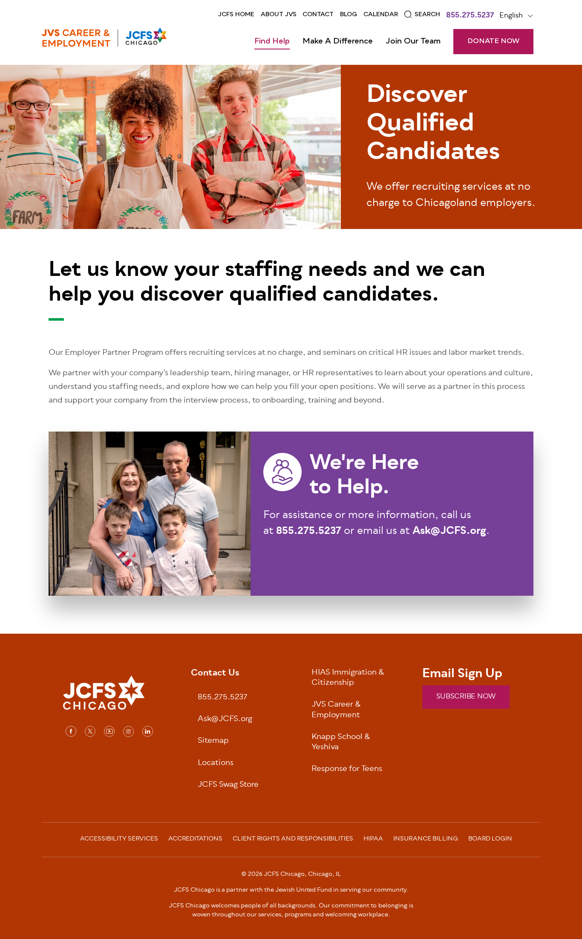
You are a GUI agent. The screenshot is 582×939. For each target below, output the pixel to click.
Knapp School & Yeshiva (340, 743)
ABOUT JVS (279, 14)
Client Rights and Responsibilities (293, 839)
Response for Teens (346, 769)
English (511, 15)
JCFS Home (236, 14)
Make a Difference (338, 41)
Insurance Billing (425, 839)
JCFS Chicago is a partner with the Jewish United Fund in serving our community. (291, 890)
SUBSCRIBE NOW (466, 696)
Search (427, 14)
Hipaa (373, 839)
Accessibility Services (119, 839)
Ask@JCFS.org (225, 719)
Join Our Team (413, 41)
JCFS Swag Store (228, 785)
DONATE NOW (493, 41)
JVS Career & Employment (336, 710)
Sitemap (213, 741)
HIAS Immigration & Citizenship (347, 678)
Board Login (490, 839)
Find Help (272, 41)
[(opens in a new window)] (71, 731)
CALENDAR (380, 14)
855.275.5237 (470, 16)
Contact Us (215, 674)
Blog (348, 14)
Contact (318, 14)
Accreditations (195, 839)
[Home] (104, 37)
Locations (215, 763)
